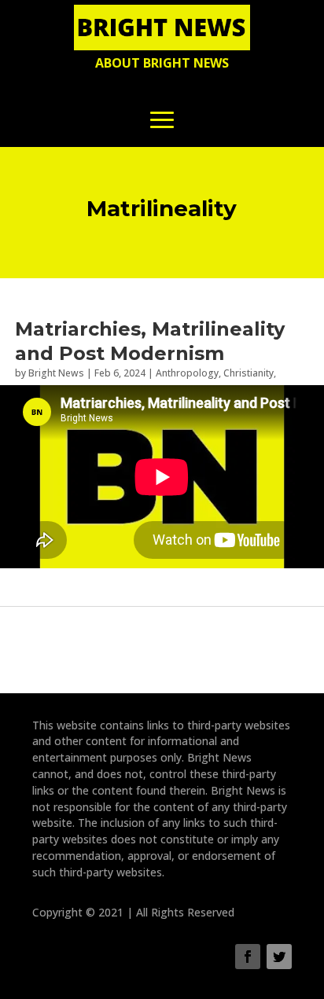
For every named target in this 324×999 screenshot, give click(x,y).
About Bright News (162, 63)
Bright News (56, 373)
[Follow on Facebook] (247, 956)
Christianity (248, 373)
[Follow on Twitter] (279, 956)
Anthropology (187, 373)
